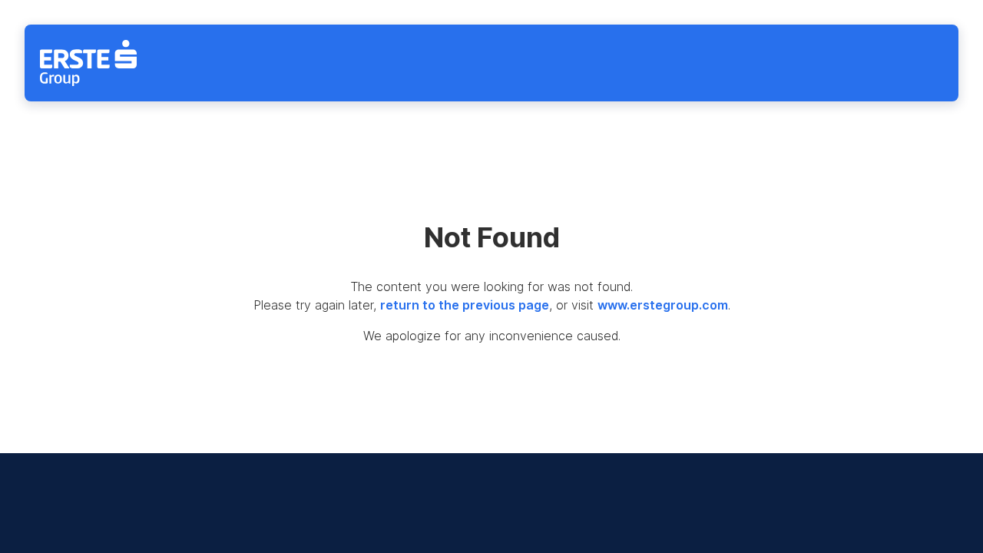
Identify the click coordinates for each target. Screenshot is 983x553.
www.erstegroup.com (662, 305)
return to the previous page (464, 305)
